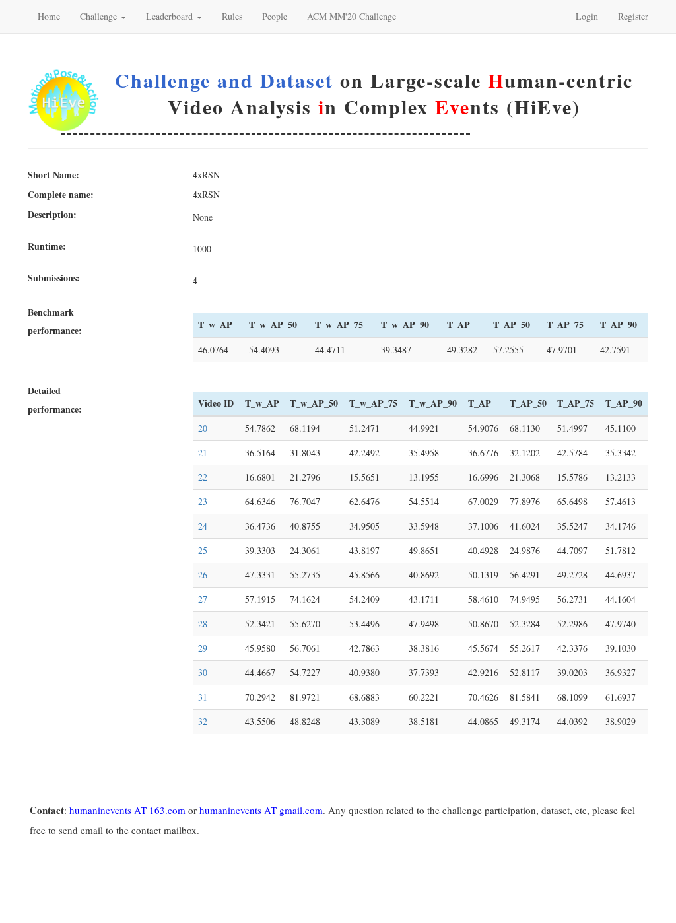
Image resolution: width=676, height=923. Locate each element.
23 (202, 501)
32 (202, 721)
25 (202, 550)
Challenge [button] (99, 16)
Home (49, 16)
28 (202, 623)
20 (202, 428)
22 (202, 477)
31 (202, 697)
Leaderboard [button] (170, 16)
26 (202, 574)
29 (202, 648)
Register (633, 16)
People (274, 16)
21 (202, 452)
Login (587, 16)
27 (202, 599)
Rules (232, 16)
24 (202, 526)
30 (202, 672)
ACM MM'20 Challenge (351, 16)
